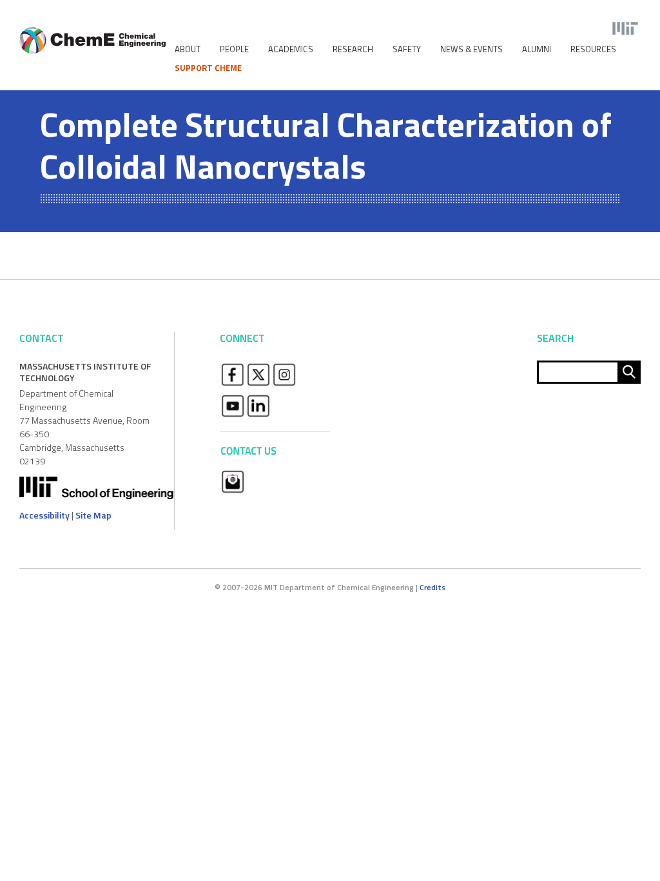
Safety (407, 49)
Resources (593, 49)
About (187, 49)
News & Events (471, 49)
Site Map (93, 515)
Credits (432, 587)
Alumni (536, 49)
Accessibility (44, 515)
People (234, 49)
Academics (290, 49)
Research (353, 49)
